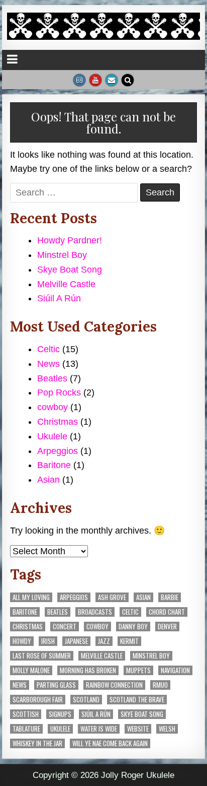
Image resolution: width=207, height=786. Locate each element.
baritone (25, 612)
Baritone (54, 465)
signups (60, 714)
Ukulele (52, 436)
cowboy (52, 407)
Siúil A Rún (59, 298)
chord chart (167, 612)
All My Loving (31, 597)
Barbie (169, 597)
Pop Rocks (59, 392)
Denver (167, 626)
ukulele (60, 729)
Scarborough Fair (38, 699)
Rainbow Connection (114, 685)
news (20, 685)
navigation (175, 670)
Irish (48, 641)
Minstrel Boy (62, 255)
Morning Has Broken (88, 670)
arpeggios (74, 597)
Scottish (26, 714)
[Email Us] (112, 80)
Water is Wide (98, 729)
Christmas (57, 422)
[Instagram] (79, 80)
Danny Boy (133, 626)
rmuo (160, 685)
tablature (26, 729)
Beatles (52, 378)
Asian (48, 480)
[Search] (128, 80)
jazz (104, 641)
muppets (138, 670)
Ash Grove (112, 597)
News (48, 364)
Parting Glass (56, 685)
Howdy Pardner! (69, 240)
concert (64, 626)
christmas (28, 626)
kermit (129, 641)
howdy (22, 641)
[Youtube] (95, 80)
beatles (57, 612)
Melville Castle (66, 284)
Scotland (86, 699)
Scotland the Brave (137, 699)
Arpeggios (57, 451)
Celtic (48, 349)
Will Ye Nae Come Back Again (110, 743)
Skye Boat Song (69, 270)
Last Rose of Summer (42, 656)
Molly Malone (31, 670)
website (138, 729)
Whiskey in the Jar (37, 743)
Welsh (167, 729)
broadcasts (95, 612)
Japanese (76, 641)
